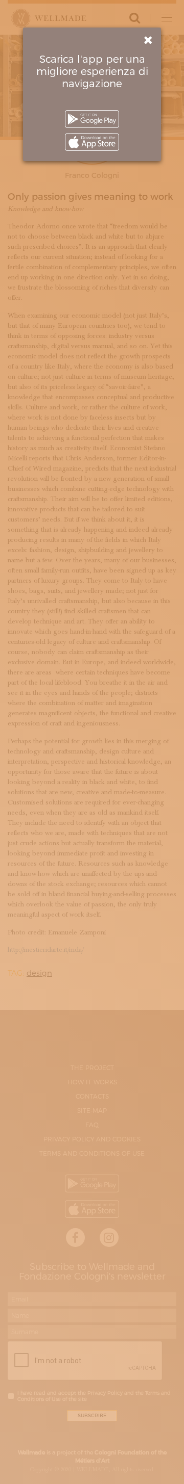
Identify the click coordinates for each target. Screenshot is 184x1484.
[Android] (92, 119)
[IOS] (92, 142)
